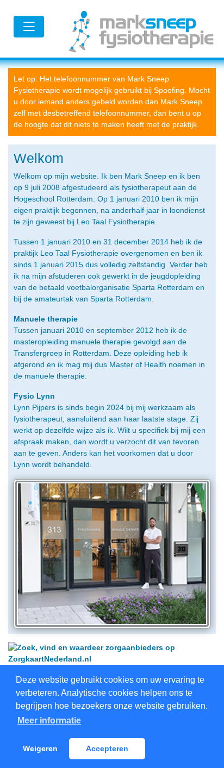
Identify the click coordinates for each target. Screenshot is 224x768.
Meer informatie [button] (49, 720)
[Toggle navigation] (29, 26)
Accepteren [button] (107, 748)
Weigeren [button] (40, 748)
